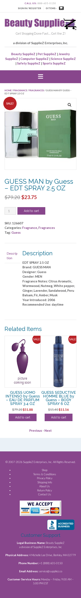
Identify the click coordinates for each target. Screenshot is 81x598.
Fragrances (36, 90)
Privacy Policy (44, 478)
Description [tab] (12, 256)
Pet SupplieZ (47, 54)
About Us (44, 486)
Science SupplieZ (63, 59)
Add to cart (31, 211)
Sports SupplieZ (54, 63)
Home (8, 90)
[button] (40, 76)
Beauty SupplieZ (23, 54)
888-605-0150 (46, 3)
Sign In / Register (29, 8)
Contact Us (44, 494)
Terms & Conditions (44, 474)
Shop (44, 470)
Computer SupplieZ (34, 59)
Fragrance (20, 90)
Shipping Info (44, 482)
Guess (16, 232)
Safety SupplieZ (28, 63)
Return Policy (44, 490)
